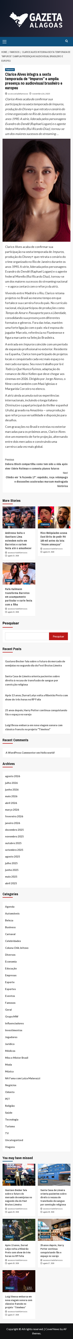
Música (9, 1071)
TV (7, 1133)
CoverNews (52, 1329)
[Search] (67, 41)
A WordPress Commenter (21, 752)
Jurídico (9, 1043)
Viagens (10, 1146)
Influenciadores (14, 1023)
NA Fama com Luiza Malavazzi (22, 1078)
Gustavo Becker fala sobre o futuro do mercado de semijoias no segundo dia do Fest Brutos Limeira (35, 663)
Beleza (9, 920)
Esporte (10, 982)
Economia (11, 961)
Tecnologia (11, 1119)
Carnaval (10, 934)
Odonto (9, 1092)
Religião (10, 1105)
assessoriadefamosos (18, 93)
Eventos (10, 995)
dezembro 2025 (14, 829)
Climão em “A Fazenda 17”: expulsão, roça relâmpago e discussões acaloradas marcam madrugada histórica (37, 479)
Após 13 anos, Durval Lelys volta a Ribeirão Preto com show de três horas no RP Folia (36, 697)
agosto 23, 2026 (13, 555)
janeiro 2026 (12, 823)
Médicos (10, 1050)
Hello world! (47, 752)
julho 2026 (11, 782)
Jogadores (11, 1037)
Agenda (9, 906)
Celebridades (13, 940)
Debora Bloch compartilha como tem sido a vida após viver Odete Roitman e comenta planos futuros (36, 464)
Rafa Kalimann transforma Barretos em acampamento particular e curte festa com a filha (18, 596)
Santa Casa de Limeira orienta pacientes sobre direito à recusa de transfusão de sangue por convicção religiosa (32, 680)
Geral (8, 1009)
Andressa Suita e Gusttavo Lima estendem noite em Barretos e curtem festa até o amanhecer (18, 540)
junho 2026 (12, 789)
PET (7, 1098)
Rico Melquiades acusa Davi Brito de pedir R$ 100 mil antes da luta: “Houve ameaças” (53, 538)
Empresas (10, 975)
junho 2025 (12, 869)
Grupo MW (11, 1016)
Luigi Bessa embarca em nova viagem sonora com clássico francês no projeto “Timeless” (33, 727)
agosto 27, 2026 (48, 1263)
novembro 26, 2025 (41, 93)
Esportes (10, 989)
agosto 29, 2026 (13, 1212)
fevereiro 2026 (14, 816)
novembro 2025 (14, 836)
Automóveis (12, 913)
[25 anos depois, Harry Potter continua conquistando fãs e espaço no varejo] (54, 1230)
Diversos (10, 954)
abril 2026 (11, 802)
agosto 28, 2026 (48, 1212)
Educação (11, 968)
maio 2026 (11, 796)
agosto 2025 (12, 856)
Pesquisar (11, 623)
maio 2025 (11, 876)
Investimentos (13, 1030)
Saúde (8, 1112)
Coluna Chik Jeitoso (16, 947)
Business (10, 927)
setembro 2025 (14, 849)
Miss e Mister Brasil (16, 1057)
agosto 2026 (12, 776)
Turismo (10, 1126)
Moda (8, 1064)
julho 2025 (11, 863)
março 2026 (12, 809)
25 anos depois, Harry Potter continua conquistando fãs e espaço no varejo (36, 712)
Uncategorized (14, 1140)
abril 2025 (11, 883)
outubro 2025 (13, 843)
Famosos (10, 69)
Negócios (10, 1085)
